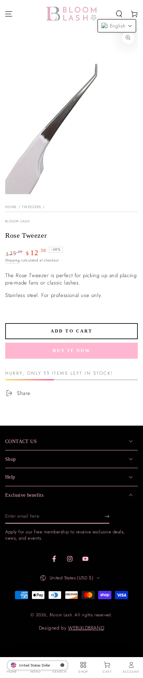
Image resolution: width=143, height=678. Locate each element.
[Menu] (8, 14)
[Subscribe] (107, 516)
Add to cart (72, 331)
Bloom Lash (17, 221)
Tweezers (31, 207)
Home (11, 207)
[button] (119, 14)
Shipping (12, 260)
